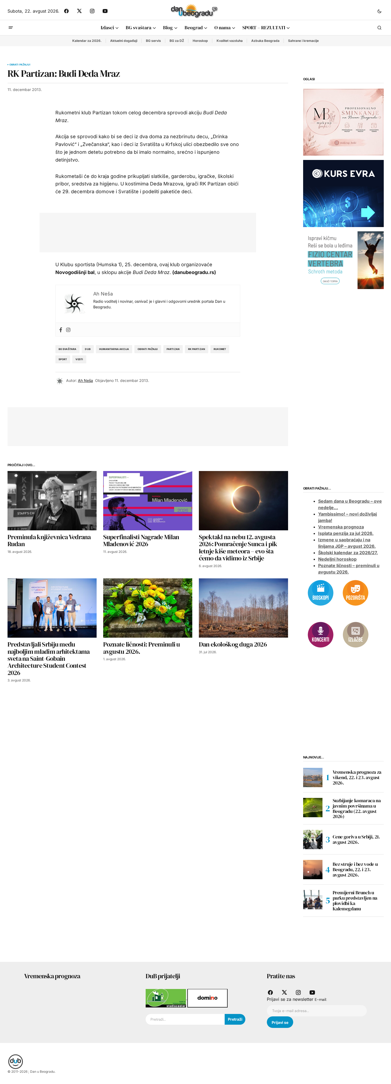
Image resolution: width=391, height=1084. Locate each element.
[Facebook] (60, 329)
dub (88, 349)
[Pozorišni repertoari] (355, 592)
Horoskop (200, 41)
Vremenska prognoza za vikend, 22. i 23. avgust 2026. (357, 777)
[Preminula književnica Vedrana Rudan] (52, 500)
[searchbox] (185, 1019)
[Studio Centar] (166, 998)
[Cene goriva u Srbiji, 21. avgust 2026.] (312, 839)
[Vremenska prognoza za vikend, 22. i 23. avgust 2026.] (312, 777)
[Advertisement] (144, 231)
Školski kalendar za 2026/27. (348, 552)
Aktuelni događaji (123, 41)
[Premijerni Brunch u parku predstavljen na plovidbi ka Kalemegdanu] (312, 899)
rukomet (220, 349)
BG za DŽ (177, 41)
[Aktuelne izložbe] (355, 634)
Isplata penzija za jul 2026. (346, 533)
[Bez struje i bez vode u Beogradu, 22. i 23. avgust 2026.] (312, 869)
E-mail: (321, 999)
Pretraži (235, 1019)
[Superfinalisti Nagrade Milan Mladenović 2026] (147, 500)
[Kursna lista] (343, 122)
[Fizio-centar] (343, 259)
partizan (173, 349)
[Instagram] (68, 329)
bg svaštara (68, 349)
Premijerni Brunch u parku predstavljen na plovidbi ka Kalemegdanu (355, 900)
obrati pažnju (148, 349)
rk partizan (196, 349)
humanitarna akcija (114, 349)
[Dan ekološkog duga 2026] (243, 608)
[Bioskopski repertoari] (320, 592)
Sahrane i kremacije (303, 41)
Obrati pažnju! (20, 64)
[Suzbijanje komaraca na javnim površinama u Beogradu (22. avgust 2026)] (312, 807)
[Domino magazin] (207, 998)
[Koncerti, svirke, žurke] (320, 634)
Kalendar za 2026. (87, 41)
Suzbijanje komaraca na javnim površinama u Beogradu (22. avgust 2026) (357, 808)
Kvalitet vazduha (230, 41)
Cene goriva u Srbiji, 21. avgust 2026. (356, 839)
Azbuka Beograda (265, 41)
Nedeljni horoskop (337, 559)
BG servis (153, 41)
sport (63, 359)
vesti (79, 359)
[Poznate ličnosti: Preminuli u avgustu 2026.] (147, 608)
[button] (379, 11)
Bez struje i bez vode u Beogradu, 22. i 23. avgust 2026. (355, 869)
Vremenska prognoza (341, 527)
